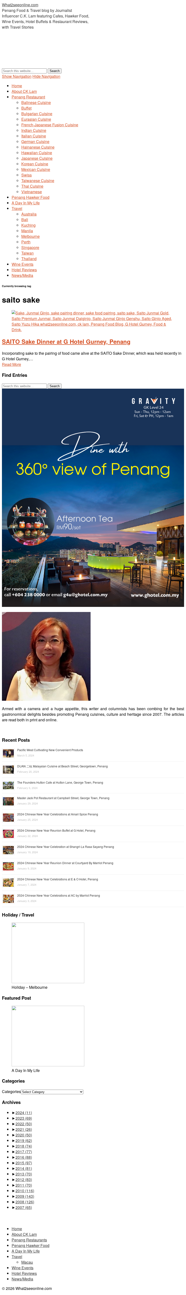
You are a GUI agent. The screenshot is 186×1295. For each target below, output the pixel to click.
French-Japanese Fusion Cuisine (49, 125)
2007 (24, 1207)
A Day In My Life (26, 203)
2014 (24, 1168)
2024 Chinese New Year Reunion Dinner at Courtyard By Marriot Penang (65, 863)
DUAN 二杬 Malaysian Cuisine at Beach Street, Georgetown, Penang (62, 766)
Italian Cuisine (33, 136)
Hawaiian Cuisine (36, 152)
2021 (24, 1129)
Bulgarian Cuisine (36, 113)
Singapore (30, 247)
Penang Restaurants (29, 1240)
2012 (24, 1179)
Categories (11, 1091)
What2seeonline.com (20, 5)
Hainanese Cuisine (37, 147)
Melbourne (30, 236)
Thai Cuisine (32, 186)
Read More (11, 364)
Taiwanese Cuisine (37, 180)
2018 (24, 1146)
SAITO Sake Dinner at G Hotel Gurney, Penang (66, 341)
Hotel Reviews (24, 270)
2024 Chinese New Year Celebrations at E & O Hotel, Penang (57, 879)
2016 (24, 1157)
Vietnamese (31, 191)
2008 (25, 1202)
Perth (26, 242)
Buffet (26, 108)
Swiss (26, 175)
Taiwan (27, 253)
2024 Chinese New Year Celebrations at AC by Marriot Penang (58, 895)
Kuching (28, 225)
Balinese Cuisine (36, 102)
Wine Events (22, 264)
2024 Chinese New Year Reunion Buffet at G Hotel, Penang (56, 830)
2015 (24, 1163)
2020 (24, 1135)
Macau (27, 1262)
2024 (24, 1112)
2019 (24, 1140)
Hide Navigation (46, 76)
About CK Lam (24, 91)
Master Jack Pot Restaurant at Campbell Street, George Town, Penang (63, 798)
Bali (24, 219)
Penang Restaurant (28, 97)
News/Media (22, 275)
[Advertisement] (90, 56)
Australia (29, 214)
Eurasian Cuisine (36, 119)
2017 (24, 1151)
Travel (17, 208)
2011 (24, 1185)
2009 (25, 1196)
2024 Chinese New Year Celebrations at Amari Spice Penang (57, 814)
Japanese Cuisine (37, 158)
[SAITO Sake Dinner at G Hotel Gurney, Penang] (93, 329)
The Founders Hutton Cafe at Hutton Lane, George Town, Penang (60, 782)
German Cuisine (35, 141)
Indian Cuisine (33, 130)
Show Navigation (16, 76)
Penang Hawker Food (30, 197)
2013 (24, 1174)
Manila (27, 230)
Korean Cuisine (34, 164)
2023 (24, 1118)
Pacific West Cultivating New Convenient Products (50, 750)
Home (17, 85)
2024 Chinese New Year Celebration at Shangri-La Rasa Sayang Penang (65, 847)
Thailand (29, 258)
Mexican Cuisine (35, 169)
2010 (25, 1190)
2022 (24, 1123)
